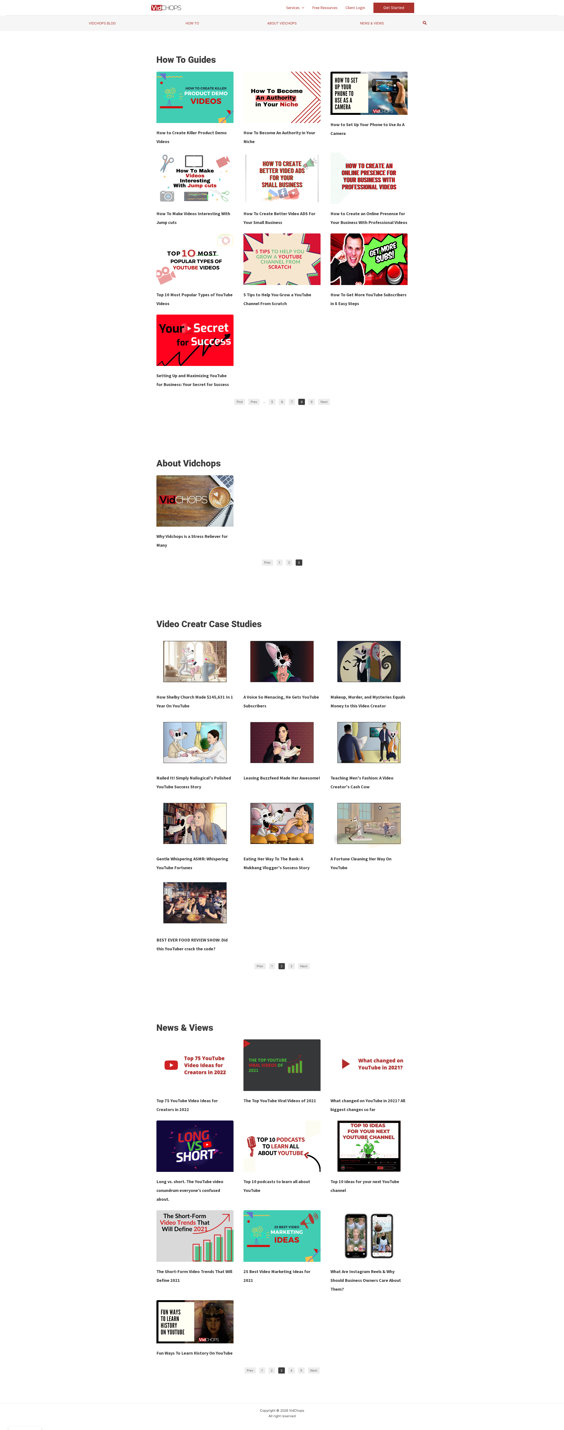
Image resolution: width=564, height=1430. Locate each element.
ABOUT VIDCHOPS (282, 23)
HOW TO (192, 23)
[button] (302, 7)
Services (293, 7)
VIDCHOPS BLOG (102, 23)
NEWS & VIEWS (372, 23)
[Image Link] (195, 97)
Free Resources (325, 7)
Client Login (355, 7)
